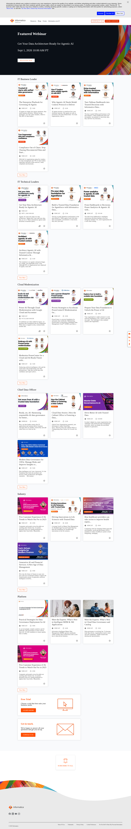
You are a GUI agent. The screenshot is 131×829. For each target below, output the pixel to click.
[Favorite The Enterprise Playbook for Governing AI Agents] (44, 123)
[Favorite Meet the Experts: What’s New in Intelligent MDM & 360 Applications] (77, 640)
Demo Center (112, 21)
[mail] (129, 334)
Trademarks (70, 824)
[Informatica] (18, 21)
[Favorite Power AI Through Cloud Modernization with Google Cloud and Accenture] (44, 331)
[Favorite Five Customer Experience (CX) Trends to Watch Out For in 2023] (44, 538)
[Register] (39, 226)
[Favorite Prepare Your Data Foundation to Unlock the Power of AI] (109, 331)
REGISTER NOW (26, 60)
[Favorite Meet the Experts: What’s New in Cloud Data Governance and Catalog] (109, 640)
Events (45, 21)
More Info (119, 13)
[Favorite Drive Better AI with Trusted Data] (109, 435)
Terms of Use (61, 824)
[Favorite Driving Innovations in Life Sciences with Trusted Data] (77, 538)
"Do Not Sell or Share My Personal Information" (36, 8)
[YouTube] (16, 815)
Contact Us (97, 21)
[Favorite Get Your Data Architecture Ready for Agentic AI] (44, 226)
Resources (33, 21)
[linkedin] (129, 337)
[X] (129, 341)
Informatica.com (53, 21)
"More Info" (10, 8)
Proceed (100, 13)
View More (22, 175)
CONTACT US (28, 735)
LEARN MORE (28, 710)
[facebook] (129, 344)
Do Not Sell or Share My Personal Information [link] (110, 824)
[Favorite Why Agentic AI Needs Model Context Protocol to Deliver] (77, 123)
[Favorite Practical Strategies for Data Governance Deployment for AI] (44, 640)
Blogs (39, 21)
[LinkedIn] (13, 815)
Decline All (110, 13)
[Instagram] (19, 815)
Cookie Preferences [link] (91, 824)
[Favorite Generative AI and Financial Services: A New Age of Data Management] (44, 583)
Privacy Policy (80, 824)
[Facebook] (10, 815)
